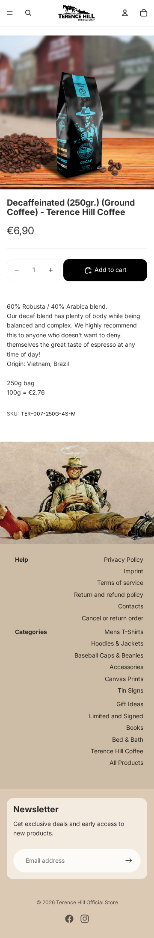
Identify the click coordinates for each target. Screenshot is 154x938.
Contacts (130, 606)
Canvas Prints (124, 678)
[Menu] (10, 13)
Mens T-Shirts (123, 631)
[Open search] (28, 12)
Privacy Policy (123, 559)
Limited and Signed (116, 716)
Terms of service (120, 582)
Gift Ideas (129, 704)
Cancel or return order (112, 618)
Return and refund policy (108, 594)
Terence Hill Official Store (87, 902)
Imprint (133, 571)
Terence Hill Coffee (117, 751)
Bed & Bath (127, 739)
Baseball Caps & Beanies (108, 655)
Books (134, 727)
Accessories (126, 666)
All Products (126, 762)
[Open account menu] (125, 12)
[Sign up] (129, 860)
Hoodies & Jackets (117, 643)
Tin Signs (130, 690)
